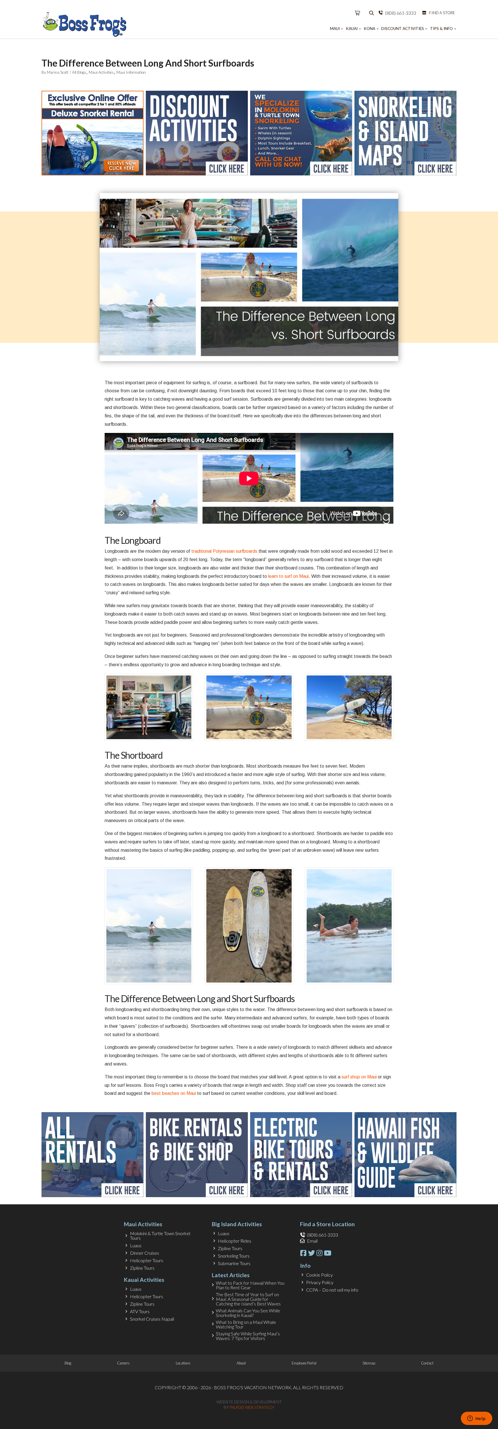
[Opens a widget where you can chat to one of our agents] (476, 1419)
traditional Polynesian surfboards (224, 551)
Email (312, 1240)
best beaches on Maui (174, 1093)
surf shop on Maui (359, 1076)
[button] (358, 13)
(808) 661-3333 (400, 13)
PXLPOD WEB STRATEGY (252, 1407)
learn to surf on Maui (288, 576)
